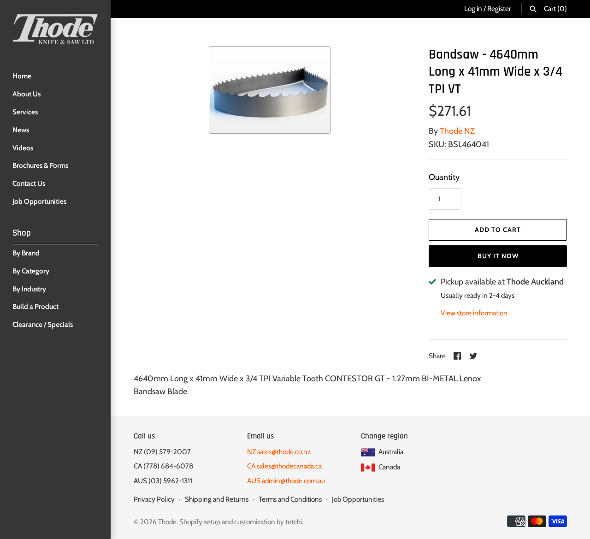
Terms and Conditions (290, 499)
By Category (30, 271)
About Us (26, 93)
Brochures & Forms (40, 165)
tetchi (293, 521)
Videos (22, 147)
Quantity (444, 177)
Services (25, 111)
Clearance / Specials (42, 324)
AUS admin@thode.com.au (286, 480)
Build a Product (35, 306)
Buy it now (498, 256)
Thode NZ (457, 131)
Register (499, 8)
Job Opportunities (39, 201)
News (20, 129)
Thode (167, 521)
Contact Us (28, 183)
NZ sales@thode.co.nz (279, 451)
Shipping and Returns (216, 499)
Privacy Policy (154, 499)
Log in (473, 8)
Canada (388, 466)
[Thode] (55, 29)
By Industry (29, 288)
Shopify (190, 521)
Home (21, 75)
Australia (390, 451)
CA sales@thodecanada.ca (284, 466)
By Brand (26, 253)
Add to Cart (498, 229)
